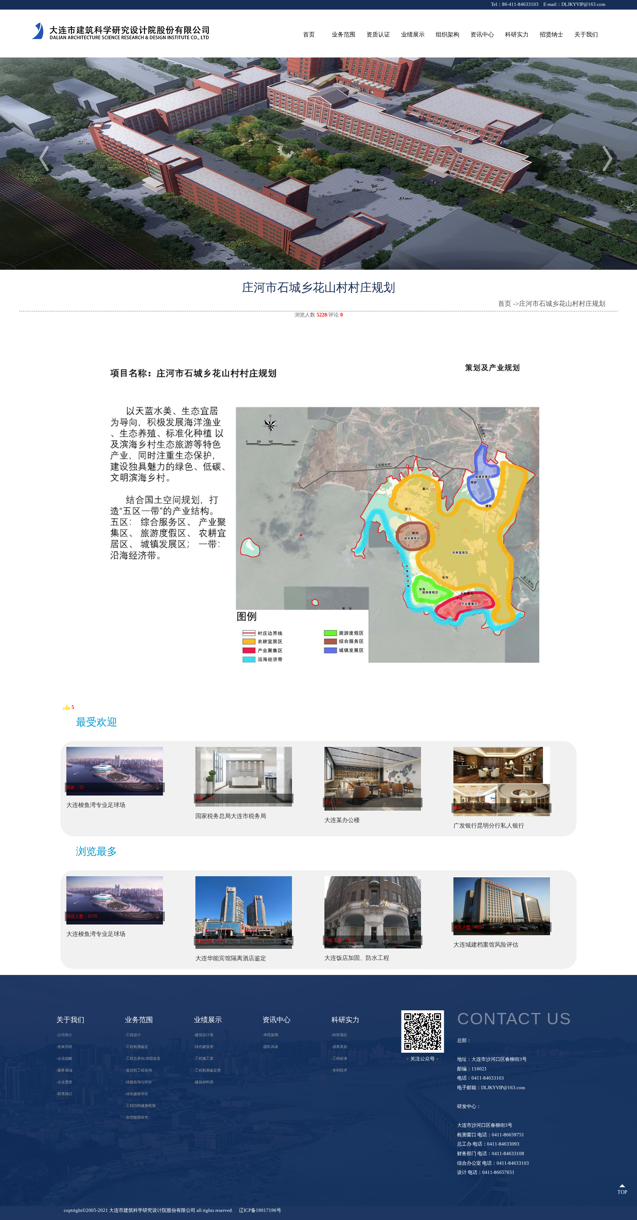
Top (622, 1192)
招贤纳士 (551, 34)
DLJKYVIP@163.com (583, 4)
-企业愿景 (64, 1082)
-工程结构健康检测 (140, 1106)
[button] (600, 157)
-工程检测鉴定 (136, 1047)
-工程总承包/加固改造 (142, 1058)
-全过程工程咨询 (138, 1070)
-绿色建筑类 (203, 1047)
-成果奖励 (339, 1047)
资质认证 (378, 34)
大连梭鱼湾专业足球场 (95, 805)
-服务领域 (64, 1070)
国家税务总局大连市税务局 (230, 816)
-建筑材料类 (203, 1082)
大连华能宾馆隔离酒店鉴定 (230, 958)
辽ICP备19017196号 (260, 1210)
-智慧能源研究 (136, 1117)
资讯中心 (482, 34)
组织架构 (447, 34)
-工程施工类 (203, 1058)
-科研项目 (339, 1035)
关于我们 (586, 34)
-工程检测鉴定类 (207, 1070)
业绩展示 (413, 34)
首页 (309, 34)
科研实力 (517, 34)
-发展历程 (64, 1047)
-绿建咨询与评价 (138, 1082)
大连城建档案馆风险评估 (485, 944)
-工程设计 (133, 1035)
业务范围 (343, 34)
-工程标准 (339, 1058)
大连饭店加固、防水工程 (356, 958)
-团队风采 (270, 1047)
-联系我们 (64, 1094)
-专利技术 (339, 1070)
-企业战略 (64, 1058)
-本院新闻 (270, 1035)
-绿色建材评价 (136, 1094)
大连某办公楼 (342, 820)
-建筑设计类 (203, 1035)
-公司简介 (64, 1035)
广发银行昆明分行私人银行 (488, 825)
